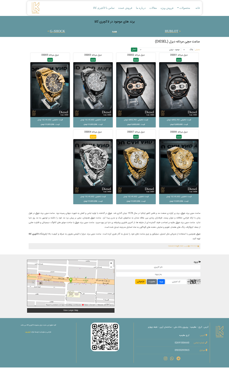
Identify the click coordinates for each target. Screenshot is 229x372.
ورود (161, 281)
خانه (197, 7)
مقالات (153, 7)
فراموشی (140, 281)
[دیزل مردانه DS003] (93, 89)
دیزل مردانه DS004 (93, 132)
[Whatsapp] (172, 359)
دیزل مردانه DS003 (93, 55)
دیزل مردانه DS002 (136, 55)
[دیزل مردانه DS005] (50, 89)
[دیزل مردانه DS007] (136, 166)
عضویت (151, 281)
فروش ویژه (167, 8)
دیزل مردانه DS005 (50, 55)
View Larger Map (70, 310)
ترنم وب (27, 332)
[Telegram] (178, 359)
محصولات (184, 7)
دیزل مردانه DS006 (179, 132)
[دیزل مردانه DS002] (136, 89)
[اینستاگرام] (105, 337)
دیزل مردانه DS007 (136, 132)
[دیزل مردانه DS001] (179, 89)
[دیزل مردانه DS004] (93, 166)
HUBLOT (171, 31)
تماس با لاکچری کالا (104, 7)
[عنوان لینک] (219, 330)
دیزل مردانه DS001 (179, 55)
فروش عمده (125, 7)
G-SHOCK (57, 31)
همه (114, 31)
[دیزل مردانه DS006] (179, 166)
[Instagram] (165, 359)
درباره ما (141, 7)
